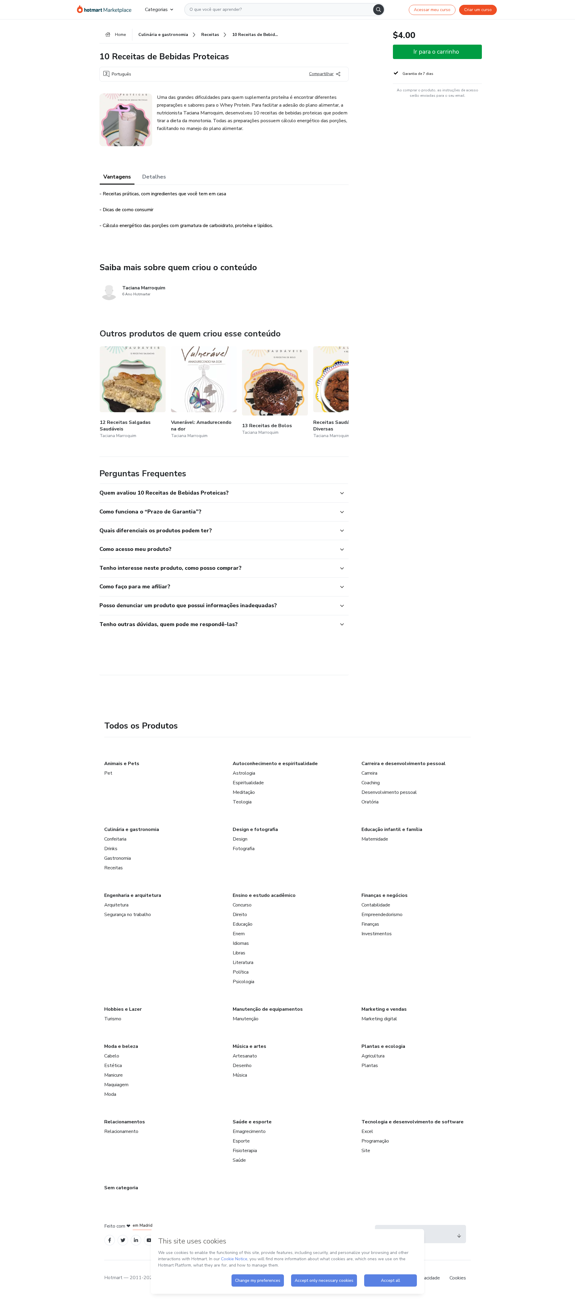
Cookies (458, 1278)
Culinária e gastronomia (131, 829)
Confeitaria (115, 839)
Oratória (370, 802)
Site (365, 1150)
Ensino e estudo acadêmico (264, 895)
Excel (367, 1131)
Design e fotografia (255, 829)
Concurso (242, 905)
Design (240, 839)
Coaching (370, 782)
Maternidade (374, 839)
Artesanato (245, 1056)
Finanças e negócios (384, 895)
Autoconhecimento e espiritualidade (275, 763)
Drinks (110, 848)
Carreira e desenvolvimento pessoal (403, 763)
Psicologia (243, 981)
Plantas (369, 1065)
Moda (110, 1094)
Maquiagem (116, 1084)
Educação (242, 924)
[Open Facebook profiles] (109, 1240)
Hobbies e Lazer (123, 1009)
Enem (239, 933)
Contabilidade (375, 905)
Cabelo (111, 1056)
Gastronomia (117, 858)
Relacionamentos (124, 1122)
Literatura (243, 962)
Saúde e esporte (252, 1122)
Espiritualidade (248, 782)
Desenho (242, 1065)
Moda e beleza (121, 1046)
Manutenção (245, 1019)
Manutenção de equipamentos (268, 1009)
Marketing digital (379, 1019)
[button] (217, 493)
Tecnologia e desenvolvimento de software (412, 1122)
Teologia (242, 802)
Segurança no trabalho (127, 914)
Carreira (369, 773)
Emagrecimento (249, 1131)
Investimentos (376, 933)
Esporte (241, 1141)
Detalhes (154, 176)
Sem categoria (121, 1187)
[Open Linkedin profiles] (135, 1240)
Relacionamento (121, 1131)
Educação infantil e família (391, 829)
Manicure (113, 1075)
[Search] (378, 9)
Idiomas (241, 943)
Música (240, 1075)
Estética (113, 1065)
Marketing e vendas (384, 1009)
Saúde (239, 1160)
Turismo (112, 1019)
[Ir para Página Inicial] (106, 9)
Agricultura (373, 1056)
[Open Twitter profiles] (123, 1240)
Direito (240, 914)
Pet (108, 773)
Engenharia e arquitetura (132, 895)
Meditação (244, 792)
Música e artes (249, 1046)
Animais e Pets (121, 763)
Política (241, 972)
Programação (375, 1141)
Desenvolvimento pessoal (389, 792)
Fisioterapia (245, 1150)
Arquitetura (116, 905)
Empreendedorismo (381, 914)
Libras (239, 953)
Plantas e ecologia (383, 1046)
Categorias (156, 9)
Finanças (370, 924)
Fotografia (244, 848)
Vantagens (117, 176)
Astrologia (244, 773)
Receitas (113, 868)
